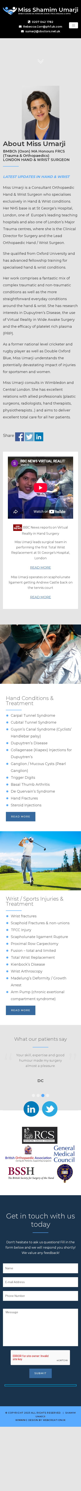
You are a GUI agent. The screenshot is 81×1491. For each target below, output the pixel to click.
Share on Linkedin (38, 436)
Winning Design (26, 1420)
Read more (40, 568)
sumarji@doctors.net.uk (42, 31)
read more (20, 816)
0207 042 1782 (42, 22)
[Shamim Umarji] (40, 10)
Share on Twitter (29, 436)
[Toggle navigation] (73, 25)
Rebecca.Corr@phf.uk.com (42, 26)
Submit (40, 1373)
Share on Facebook (19, 436)
